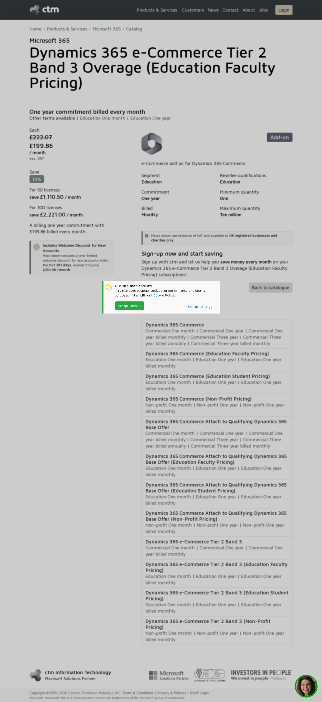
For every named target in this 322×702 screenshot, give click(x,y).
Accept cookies (129, 306)
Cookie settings (200, 306)
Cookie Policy (163, 295)
